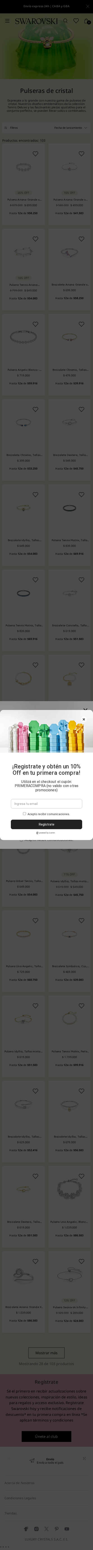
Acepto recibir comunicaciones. (49, 814)
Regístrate (46, 824)
